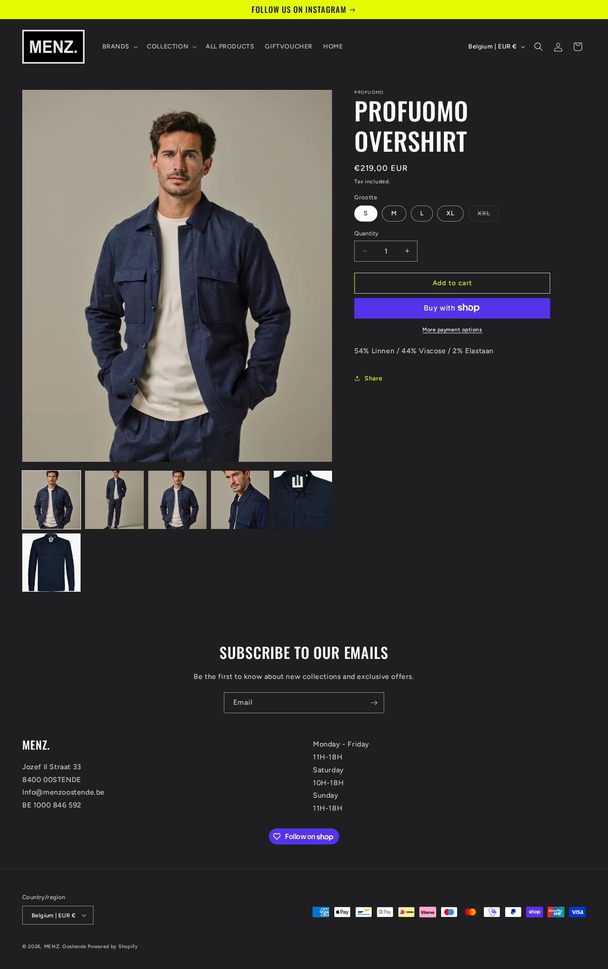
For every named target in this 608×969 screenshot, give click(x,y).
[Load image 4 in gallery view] (240, 500)
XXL (488, 215)
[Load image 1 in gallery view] (51, 500)
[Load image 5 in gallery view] (303, 500)
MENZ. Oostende (65, 946)
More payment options (452, 329)
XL (450, 213)
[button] (119, 46)
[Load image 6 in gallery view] (51, 562)
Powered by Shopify (113, 946)
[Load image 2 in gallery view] (114, 500)
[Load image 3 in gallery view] (177, 500)
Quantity (366, 233)
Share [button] (373, 378)
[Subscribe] (374, 702)
